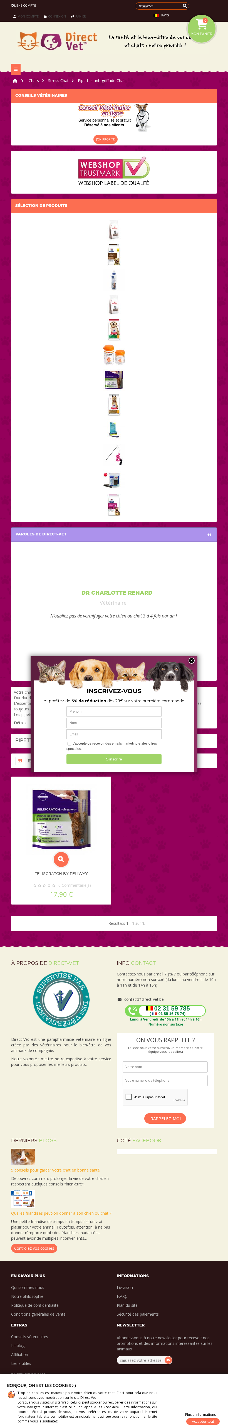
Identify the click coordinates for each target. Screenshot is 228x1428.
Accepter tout (203, 1421)
